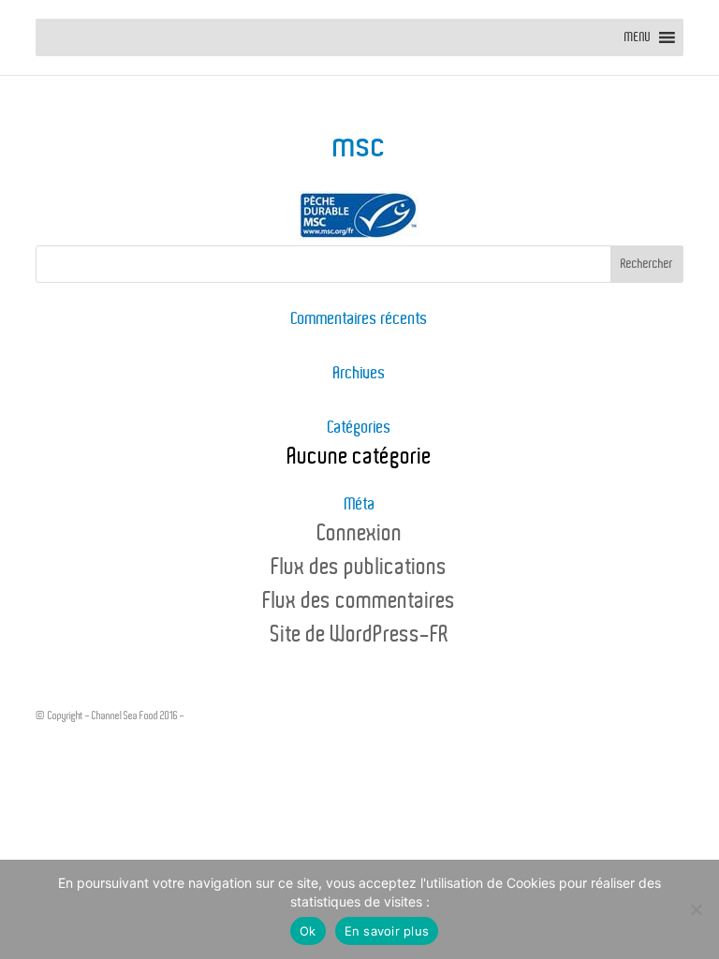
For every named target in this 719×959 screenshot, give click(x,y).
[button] (637, 37)
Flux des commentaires (359, 601)
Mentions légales (219, 715)
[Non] (695, 909)
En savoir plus (387, 930)
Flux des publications (359, 567)
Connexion (360, 534)
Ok (308, 930)
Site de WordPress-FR (360, 635)
